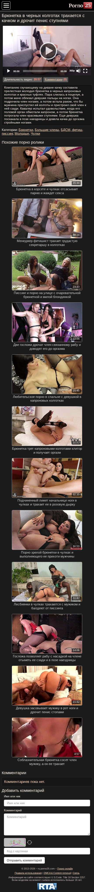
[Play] (47, 50)
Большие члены (47, 130)
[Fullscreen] (85, 71)
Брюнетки (26, 130)
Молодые (22, 133)
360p (72, 70)
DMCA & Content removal (57, 873)
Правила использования (28, 873)
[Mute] (78, 71)
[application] (47, 50)
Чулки (35, 133)
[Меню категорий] (6, 5)
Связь (76, 873)
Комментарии (54, 79)
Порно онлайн (65, 868)
